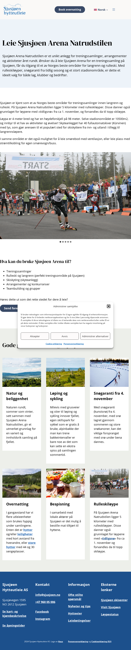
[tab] (60, 242)
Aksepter (35, 336)
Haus (60, 641)
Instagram (42, 619)
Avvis (65, 336)
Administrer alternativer (95, 336)
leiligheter (25, 534)
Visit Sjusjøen (111, 607)
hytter (27, 530)
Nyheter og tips (79, 606)
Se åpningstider (13, 625)
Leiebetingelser (79, 620)
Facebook (42, 612)
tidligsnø (108, 538)
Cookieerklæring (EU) (101, 641)
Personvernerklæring (74, 343)
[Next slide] (128, 195)
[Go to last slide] (2, 195)
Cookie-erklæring (54, 343)
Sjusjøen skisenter (114, 600)
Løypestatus (110, 614)
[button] (108, 306)
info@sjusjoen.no (47, 595)
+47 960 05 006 (45, 602)
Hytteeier (75, 613)
